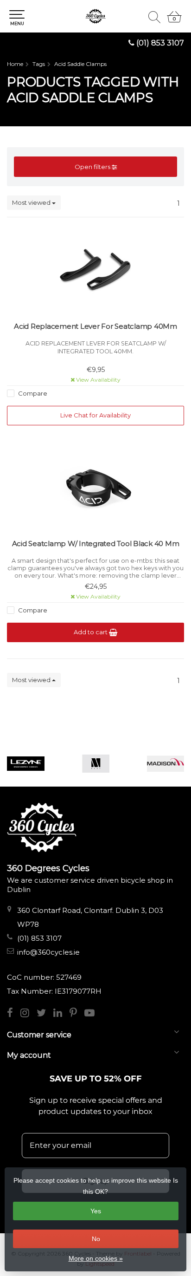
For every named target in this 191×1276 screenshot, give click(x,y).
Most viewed (32, 202)
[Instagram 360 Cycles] (28, 1013)
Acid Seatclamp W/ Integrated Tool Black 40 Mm (95, 543)
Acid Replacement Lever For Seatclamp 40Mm (95, 326)
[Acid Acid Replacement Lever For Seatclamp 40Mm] (95, 270)
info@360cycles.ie (48, 952)
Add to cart (91, 632)
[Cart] (174, 21)
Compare (32, 393)
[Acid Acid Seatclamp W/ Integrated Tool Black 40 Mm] (95, 488)
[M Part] (96, 764)
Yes (95, 1211)
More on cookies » (96, 1258)
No (96, 1239)
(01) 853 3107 (160, 43)
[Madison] (166, 764)
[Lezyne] (26, 764)
